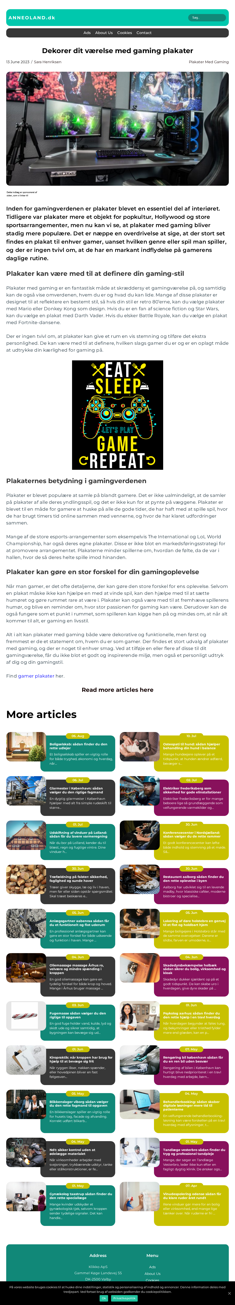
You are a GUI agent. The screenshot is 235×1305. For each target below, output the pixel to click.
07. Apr (191, 1186)
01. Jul (78, 824)
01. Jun (191, 1005)
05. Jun (78, 913)
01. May (191, 1142)
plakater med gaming (209, 62)
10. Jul (191, 736)
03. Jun (78, 1005)
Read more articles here (118, 689)
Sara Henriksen (48, 62)
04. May (191, 1093)
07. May (191, 1049)
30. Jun (191, 824)
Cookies (124, 33)
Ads (87, 33)
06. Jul (78, 780)
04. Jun (78, 957)
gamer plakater (36, 676)
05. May (78, 1093)
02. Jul (191, 780)
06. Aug (78, 736)
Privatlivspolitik (124, 1298)
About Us (104, 33)
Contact (144, 33)
